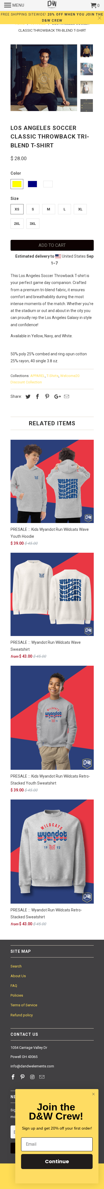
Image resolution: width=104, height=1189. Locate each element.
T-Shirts (53, 376)
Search (16, 966)
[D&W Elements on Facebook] (14, 1077)
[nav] (14, 5)
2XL (17, 224)
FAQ (14, 986)
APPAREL (37, 376)
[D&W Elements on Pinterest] (23, 1077)
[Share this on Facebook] (36, 396)
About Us (18, 976)
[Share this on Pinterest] (46, 396)
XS (17, 209)
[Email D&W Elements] (42, 1077)
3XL (33, 224)
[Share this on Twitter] (27, 396)
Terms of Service (24, 1005)
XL (80, 209)
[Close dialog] (93, 1094)
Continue (57, 1161)
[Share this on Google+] (56, 396)
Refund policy (22, 1015)
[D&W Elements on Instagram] (33, 1077)
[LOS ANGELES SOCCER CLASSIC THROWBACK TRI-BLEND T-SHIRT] (44, 77)
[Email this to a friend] (65, 396)
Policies (17, 995)
